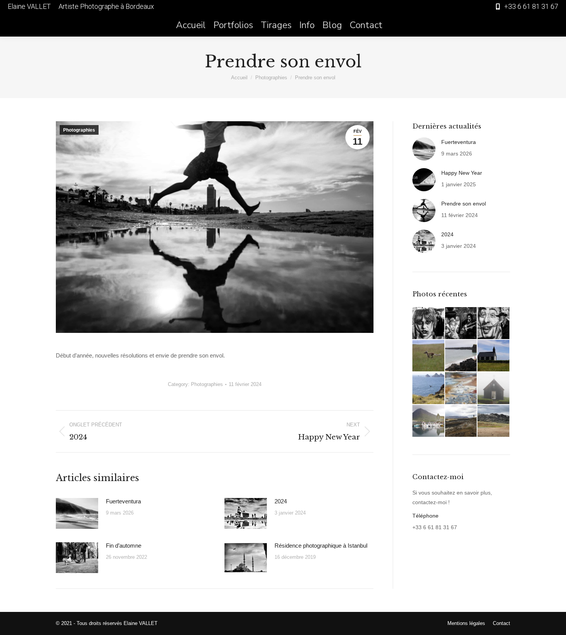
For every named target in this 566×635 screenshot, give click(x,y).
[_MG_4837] (428, 388)
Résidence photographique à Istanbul (321, 545)
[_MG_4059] (461, 421)
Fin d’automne (123, 545)
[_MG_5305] (428, 356)
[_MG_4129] (428, 421)
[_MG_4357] (493, 388)
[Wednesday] (428, 323)
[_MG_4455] (461, 388)
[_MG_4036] (493, 421)
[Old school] (461, 323)
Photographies (79, 130)
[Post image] (77, 513)
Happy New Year (461, 173)
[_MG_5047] (493, 356)
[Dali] (493, 323)
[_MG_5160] (461, 356)
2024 (281, 501)
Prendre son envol (463, 204)
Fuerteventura (123, 501)
